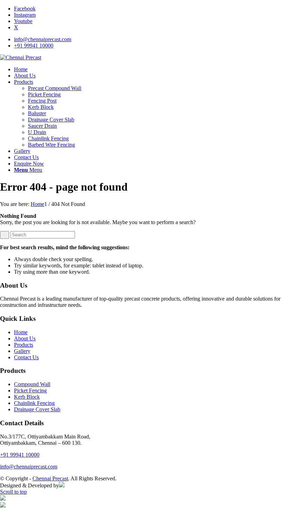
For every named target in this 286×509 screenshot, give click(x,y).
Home (21, 332)
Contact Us (26, 357)
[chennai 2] (20, 57)
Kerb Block (27, 397)
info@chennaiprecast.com (42, 39)
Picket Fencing (30, 390)
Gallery (22, 351)
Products (23, 345)
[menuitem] (150, 39)
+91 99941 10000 (33, 46)
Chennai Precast (50, 478)
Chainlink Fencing (34, 403)
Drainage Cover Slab (37, 409)
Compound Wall (32, 384)
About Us (25, 338)
